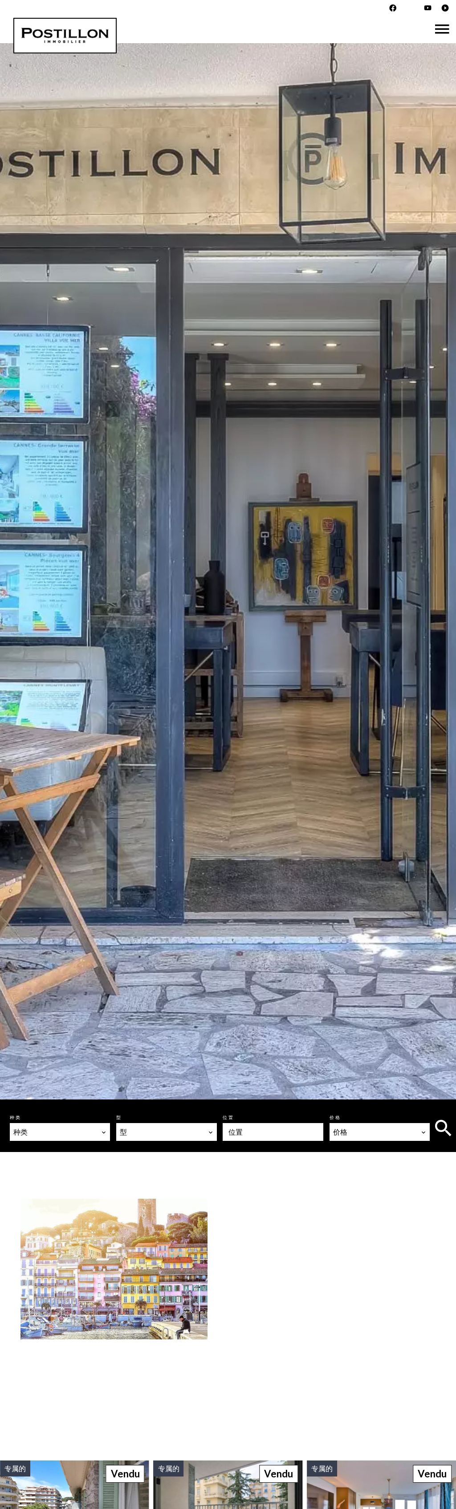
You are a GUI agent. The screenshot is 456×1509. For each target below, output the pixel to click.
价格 (335, 1117)
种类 (15, 1117)
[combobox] (60, 1132)
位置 (228, 1117)
